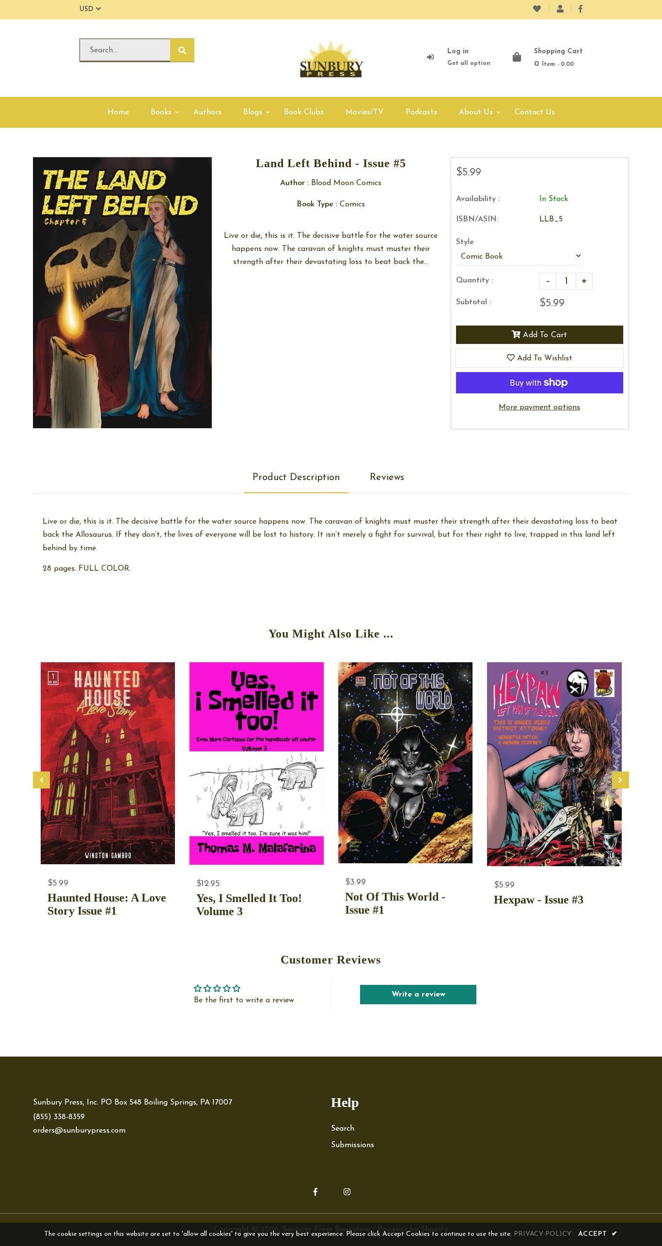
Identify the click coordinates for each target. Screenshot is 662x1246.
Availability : (478, 199)
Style (465, 242)
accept (598, 1234)
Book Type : (317, 204)
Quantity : (474, 280)
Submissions (352, 1145)
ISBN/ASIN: (477, 219)
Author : (294, 183)
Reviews (387, 478)
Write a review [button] (418, 994)
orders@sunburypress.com (79, 1131)
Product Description (296, 478)
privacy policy (542, 1234)
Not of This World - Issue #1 (395, 903)
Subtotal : (473, 302)
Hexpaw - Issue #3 (538, 899)
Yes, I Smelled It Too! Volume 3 (249, 905)
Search (342, 1129)
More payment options (539, 407)
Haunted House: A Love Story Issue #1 (106, 904)
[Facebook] (581, 10)
